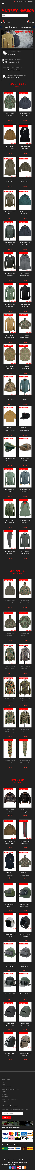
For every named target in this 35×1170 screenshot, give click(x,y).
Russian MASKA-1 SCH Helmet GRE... (25, 1025)
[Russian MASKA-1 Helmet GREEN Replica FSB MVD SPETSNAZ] (25, 892)
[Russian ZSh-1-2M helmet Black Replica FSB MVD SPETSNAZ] (10, 982)
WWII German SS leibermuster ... (10, 700)
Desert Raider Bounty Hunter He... (25, 1054)
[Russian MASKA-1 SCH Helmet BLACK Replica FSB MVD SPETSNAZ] (10, 1011)
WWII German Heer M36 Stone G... (10, 552)
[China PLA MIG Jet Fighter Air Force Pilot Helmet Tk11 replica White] (10, 922)
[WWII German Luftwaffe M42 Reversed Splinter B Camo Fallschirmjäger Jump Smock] (10, 354)
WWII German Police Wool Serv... (25, 398)
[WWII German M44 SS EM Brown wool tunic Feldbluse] (25, 167)
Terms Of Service (6, 1079)
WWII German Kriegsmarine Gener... (10, 875)
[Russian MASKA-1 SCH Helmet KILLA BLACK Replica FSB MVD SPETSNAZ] (10, 1041)
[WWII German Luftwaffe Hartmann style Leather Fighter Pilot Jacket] (10, 797)
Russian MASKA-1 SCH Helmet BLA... (10, 1025)
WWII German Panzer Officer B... (25, 429)
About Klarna (5, 1091)
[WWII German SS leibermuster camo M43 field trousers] (10, 748)
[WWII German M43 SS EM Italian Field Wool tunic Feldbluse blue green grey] (25, 477)
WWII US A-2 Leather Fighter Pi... (25, 811)
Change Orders (26, 27)
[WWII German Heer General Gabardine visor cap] (10, 447)
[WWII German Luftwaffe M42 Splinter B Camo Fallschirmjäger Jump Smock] (10, 101)
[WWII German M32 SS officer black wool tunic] (25, 292)
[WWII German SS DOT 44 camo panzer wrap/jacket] (10, 717)
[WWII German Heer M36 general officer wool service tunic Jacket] (10, 292)
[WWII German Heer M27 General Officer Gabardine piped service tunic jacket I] (10, 230)
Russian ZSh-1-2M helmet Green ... (25, 995)
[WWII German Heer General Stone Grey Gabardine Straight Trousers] (25, 829)
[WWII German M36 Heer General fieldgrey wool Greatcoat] (25, 508)
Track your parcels (6, 1086)
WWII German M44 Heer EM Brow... (10, 180)
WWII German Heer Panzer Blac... (10, 274)
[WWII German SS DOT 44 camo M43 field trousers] (25, 748)
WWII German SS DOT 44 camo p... (10, 731)
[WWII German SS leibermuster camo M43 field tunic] (10, 686)
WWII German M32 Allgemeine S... (25, 147)
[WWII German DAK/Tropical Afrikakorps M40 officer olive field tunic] (10, 508)
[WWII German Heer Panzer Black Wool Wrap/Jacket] (10, 261)
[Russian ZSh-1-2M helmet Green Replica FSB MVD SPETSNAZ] (25, 982)
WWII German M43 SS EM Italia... (25, 490)
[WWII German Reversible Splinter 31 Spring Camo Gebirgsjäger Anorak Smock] (25, 861)
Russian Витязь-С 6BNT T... (10, 905)
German (17, 86)
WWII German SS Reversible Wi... (10, 602)
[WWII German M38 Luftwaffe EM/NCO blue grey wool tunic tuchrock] (25, 101)
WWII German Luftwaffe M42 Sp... (10, 114)
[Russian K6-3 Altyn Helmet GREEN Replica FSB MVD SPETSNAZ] (10, 952)
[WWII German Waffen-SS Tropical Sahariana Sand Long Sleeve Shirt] (10, 416)
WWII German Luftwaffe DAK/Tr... (10, 336)
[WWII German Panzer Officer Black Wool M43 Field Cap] (25, 416)
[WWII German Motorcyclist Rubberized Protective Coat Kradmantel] (25, 261)
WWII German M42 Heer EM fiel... (10, 490)
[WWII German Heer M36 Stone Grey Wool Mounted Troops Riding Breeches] (10, 539)
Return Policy (5, 1096)
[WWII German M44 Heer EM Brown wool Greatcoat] (10, 167)
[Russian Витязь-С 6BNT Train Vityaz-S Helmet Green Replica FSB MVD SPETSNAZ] (10, 892)
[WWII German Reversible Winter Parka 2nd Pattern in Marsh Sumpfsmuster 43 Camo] (10, 385)
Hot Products (17, 782)
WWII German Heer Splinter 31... (25, 731)
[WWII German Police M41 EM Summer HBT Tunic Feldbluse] (25, 200)
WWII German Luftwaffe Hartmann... (10, 812)
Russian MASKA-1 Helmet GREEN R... (25, 905)
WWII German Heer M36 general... (10, 305)
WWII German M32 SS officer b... (25, 305)
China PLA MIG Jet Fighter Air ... (10, 935)
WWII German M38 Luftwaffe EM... (25, 114)
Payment (4, 1084)
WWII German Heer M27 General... (10, 244)
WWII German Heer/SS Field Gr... (25, 460)
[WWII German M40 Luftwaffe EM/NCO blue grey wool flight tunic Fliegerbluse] (25, 230)
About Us (4, 1101)
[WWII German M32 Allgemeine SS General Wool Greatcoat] (25, 134)
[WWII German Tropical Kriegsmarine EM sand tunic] (10, 134)
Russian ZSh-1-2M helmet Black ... (10, 995)
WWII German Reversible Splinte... (25, 874)
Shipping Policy (5, 1082)
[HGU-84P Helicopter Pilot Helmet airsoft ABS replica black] (25, 922)
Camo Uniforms (17, 573)
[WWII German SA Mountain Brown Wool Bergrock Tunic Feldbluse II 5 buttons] (10, 829)
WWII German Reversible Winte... (10, 398)
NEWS (6, 27)
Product (14, 27)
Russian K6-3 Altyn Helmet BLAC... (25, 965)
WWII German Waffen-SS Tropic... (10, 429)
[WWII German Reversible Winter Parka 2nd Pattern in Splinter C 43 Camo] (10, 621)
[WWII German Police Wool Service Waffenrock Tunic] (25, 385)
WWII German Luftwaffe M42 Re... (10, 367)
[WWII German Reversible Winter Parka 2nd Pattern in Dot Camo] (25, 588)
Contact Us (4, 1094)
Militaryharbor (23, 1162)
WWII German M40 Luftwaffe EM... (25, 244)
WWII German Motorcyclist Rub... (25, 274)
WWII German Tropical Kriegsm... (10, 147)
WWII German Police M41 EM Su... (25, 213)
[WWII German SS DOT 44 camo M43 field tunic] (10, 654)
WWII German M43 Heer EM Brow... (10, 213)
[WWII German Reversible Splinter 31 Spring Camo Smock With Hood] (25, 323)
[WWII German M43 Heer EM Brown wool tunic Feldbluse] (10, 200)
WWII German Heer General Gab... (10, 460)
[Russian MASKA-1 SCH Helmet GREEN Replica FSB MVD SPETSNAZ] (25, 1011)
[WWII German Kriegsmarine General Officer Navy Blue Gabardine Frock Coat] (10, 861)
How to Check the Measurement (9, 1099)
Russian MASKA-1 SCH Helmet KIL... (10, 1054)
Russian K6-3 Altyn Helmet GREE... (10, 965)
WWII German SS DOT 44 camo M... (10, 667)
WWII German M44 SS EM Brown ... (25, 180)
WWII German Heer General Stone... (25, 842)
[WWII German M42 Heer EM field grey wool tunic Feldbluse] (10, 477)
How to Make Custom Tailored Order (10, 1089)
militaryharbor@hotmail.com (8, 1164)
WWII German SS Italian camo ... (25, 667)
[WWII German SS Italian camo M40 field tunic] (25, 686)
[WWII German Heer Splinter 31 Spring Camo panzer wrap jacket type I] (25, 717)
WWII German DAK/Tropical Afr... (10, 521)
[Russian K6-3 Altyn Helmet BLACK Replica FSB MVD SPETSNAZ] (25, 952)
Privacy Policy (5, 1077)
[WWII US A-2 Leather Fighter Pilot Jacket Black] (25, 797)
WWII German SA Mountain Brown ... (10, 842)
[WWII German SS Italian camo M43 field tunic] (25, 654)
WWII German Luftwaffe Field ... (25, 634)
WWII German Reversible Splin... (25, 336)
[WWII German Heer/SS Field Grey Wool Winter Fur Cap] (25, 447)
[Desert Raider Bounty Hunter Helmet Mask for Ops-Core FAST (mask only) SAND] (25, 1041)
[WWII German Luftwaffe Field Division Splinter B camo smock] (25, 621)
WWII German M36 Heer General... (25, 521)
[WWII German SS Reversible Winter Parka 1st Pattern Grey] (10, 588)
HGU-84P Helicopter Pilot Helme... (25, 935)
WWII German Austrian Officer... (25, 552)
